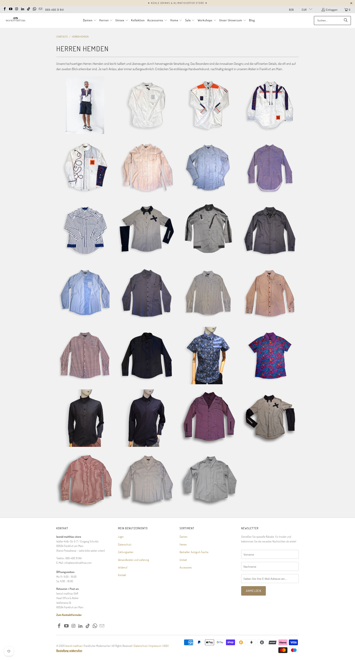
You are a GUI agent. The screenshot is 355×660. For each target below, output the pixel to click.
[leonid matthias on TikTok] (28, 8)
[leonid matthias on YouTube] (10, 8)
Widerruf (122, 567)
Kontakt (122, 575)
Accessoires (186, 567)
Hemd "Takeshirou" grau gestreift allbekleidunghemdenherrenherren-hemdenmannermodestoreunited (208, 293)
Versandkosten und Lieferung (133, 560)
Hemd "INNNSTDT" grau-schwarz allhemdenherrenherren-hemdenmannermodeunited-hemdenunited (208, 230)
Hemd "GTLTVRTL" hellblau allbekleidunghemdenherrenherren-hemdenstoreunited (146, 480)
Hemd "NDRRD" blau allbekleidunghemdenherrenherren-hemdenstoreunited (85, 293)
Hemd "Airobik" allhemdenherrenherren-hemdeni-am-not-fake (208, 105)
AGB (165, 645)
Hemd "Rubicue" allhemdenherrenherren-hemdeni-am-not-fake (85, 105)
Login (121, 536)
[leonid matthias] (15, 20)
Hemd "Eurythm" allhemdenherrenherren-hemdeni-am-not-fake (270, 105)
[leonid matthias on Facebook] (4, 8)
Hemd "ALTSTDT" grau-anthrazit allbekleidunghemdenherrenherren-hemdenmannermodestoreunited (146, 230)
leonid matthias (73, 645)
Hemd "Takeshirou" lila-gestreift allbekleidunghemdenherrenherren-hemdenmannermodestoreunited (85, 480)
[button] (90, 20)
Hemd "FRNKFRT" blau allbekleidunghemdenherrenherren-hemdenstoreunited (208, 168)
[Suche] (346, 20)
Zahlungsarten (125, 552)
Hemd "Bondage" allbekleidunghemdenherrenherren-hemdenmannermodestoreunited (146, 168)
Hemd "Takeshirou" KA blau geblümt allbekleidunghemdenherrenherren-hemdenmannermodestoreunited (208, 355)
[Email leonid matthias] (40, 8)
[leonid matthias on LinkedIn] (22, 8)
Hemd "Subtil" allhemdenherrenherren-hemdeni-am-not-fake (146, 105)
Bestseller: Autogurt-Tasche (194, 552)
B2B (291, 9)
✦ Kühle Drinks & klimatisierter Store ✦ (177, 3)
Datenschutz (124, 544)
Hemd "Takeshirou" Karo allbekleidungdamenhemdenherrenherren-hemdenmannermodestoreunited (85, 355)
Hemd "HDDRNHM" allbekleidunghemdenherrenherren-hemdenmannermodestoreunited (85, 418)
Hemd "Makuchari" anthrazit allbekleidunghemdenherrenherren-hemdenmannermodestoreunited (146, 355)
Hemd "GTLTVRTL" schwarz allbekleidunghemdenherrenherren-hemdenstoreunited (146, 418)
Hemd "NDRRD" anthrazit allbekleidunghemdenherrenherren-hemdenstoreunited (146, 293)
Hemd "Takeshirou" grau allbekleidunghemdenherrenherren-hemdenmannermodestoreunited (208, 480)
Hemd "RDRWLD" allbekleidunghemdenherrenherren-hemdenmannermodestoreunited (270, 230)
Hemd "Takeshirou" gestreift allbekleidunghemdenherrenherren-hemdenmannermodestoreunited (270, 293)
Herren (183, 544)
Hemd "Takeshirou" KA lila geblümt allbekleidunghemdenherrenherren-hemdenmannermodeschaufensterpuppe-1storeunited (270, 355)
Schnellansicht (85, 120)
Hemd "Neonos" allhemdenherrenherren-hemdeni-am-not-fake (85, 168)
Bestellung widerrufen (69, 650)
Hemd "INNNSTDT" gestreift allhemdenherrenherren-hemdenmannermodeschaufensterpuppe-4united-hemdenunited (85, 230)
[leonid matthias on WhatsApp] (34, 8)
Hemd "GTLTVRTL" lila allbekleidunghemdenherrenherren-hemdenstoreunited (208, 418)
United (183, 560)
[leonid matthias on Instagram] (16, 8)
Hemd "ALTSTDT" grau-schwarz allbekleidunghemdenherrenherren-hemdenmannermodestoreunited (270, 418)
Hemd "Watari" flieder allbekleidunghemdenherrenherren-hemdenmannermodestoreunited (270, 168)
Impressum (155, 645)
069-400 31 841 (54, 9)
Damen (183, 536)
